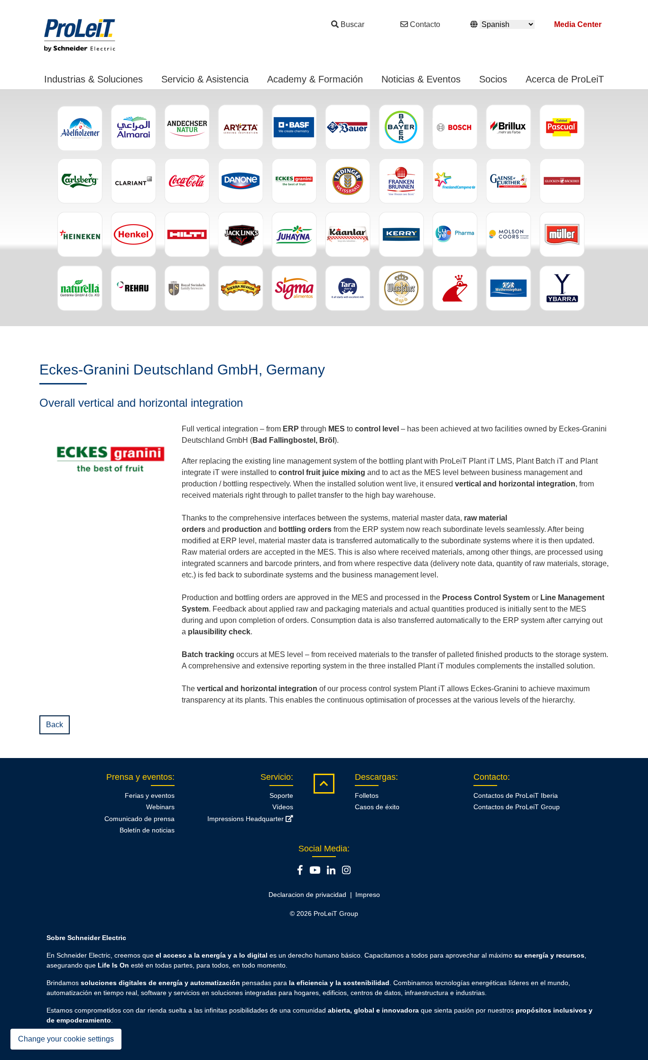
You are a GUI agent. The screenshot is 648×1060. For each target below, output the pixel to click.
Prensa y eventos (139, 777)
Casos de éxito (377, 807)
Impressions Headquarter (246, 818)
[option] (324, 207)
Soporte (281, 795)
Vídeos (282, 807)
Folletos (367, 795)
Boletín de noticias (147, 830)
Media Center (578, 24)
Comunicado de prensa (139, 818)
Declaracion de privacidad (307, 894)
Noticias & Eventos (421, 79)
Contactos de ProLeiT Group (516, 807)
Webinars (160, 807)
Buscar (352, 24)
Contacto (425, 24)
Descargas (375, 777)
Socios (493, 79)
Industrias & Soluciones (93, 79)
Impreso (367, 894)
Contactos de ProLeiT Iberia (515, 795)
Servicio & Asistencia (205, 79)
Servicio (275, 777)
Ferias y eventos (150, 795)
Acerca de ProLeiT (565, 79)
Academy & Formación (315, 79)
